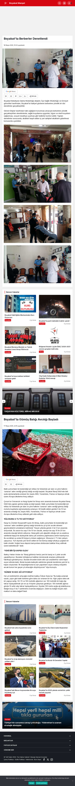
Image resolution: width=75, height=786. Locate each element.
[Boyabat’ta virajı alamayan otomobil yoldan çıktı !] (20, 650)
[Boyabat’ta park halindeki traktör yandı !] (54, 310)
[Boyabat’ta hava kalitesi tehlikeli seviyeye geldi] (20, 368)
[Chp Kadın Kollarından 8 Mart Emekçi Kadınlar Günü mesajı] (54, 368)
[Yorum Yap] (16, 96)
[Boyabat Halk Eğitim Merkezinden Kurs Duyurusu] (20, 310)
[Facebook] (44, 759)
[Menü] (6, 3)
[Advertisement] (37, 21)
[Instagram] (51, 759)
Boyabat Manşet (17, 3)
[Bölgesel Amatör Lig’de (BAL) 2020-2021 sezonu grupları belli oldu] (54, 339)
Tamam (31, 783)
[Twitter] (48, 759)
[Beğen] (6, 96)
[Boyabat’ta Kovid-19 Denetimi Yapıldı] (54, 650)
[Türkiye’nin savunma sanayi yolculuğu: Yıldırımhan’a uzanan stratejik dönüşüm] (37, 715)
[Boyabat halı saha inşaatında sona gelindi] (20, 619)
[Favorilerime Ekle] (11, 96)
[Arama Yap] (59, 3)
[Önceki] (3, 401)
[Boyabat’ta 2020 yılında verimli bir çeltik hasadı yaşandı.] (54, 681)
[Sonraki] (71, 401)
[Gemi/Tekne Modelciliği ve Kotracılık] (37, 401)
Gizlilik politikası (42, 783)
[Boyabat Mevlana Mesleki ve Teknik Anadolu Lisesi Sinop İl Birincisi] (20, 339)
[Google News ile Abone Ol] (11, 91)
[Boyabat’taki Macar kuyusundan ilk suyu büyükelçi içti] (20, 681)
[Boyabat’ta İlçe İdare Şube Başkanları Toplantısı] (54, 619)
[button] (64, 3)
